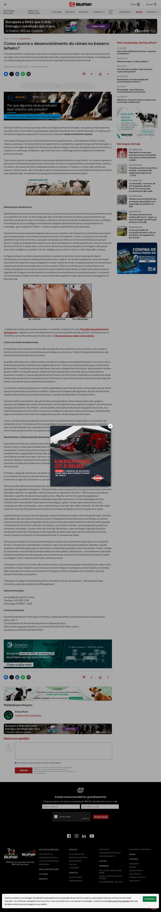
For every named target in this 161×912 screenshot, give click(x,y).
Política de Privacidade (117, 901)
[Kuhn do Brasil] (80, 456)
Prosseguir (150, 899)
